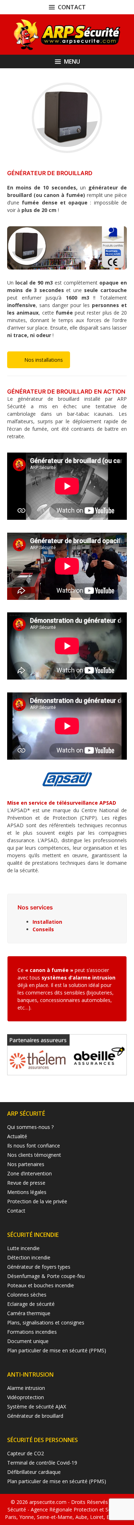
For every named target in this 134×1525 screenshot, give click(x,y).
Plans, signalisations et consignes (45, 1322)
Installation (47, 921)
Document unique (28, 1341)
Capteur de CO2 (25, 1453)
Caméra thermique (28, 1313)
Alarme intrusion (26, 1388)
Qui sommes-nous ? (30, 1127)
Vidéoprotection (25, 1397)
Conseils (43, 929)
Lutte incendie (23, 1248)
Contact (16, 1210)
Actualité (17, 1136)
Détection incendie (28, 1257)
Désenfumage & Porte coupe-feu (46, 1276)
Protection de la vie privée (37, 1201)
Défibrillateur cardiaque (34, 1472)
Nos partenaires (25, 1164)
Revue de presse (26, 1182)
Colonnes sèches (26, 1294)
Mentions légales (26, 1192)
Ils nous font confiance (33, 1145)
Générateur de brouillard (35, 1415)
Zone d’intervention (29, 1173)
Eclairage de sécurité (31, 1304)
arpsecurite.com (48, 1502)
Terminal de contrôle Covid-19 (42, 1462)
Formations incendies (32, 1331)
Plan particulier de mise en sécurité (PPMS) (56, 1350)
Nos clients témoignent (34, 1154)
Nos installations (43, 359)
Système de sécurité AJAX (36, 1406)
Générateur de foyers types (38, 1266)
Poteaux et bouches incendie (40, 1285)
